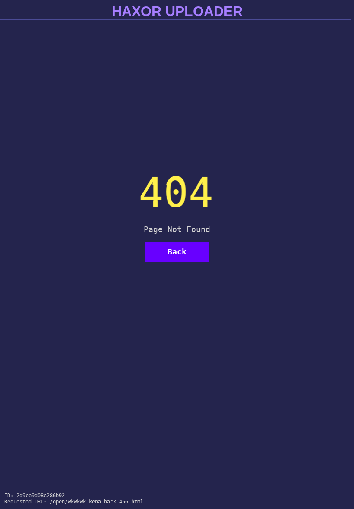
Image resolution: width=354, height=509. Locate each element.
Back (177, 251)
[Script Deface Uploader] (333, 501)
